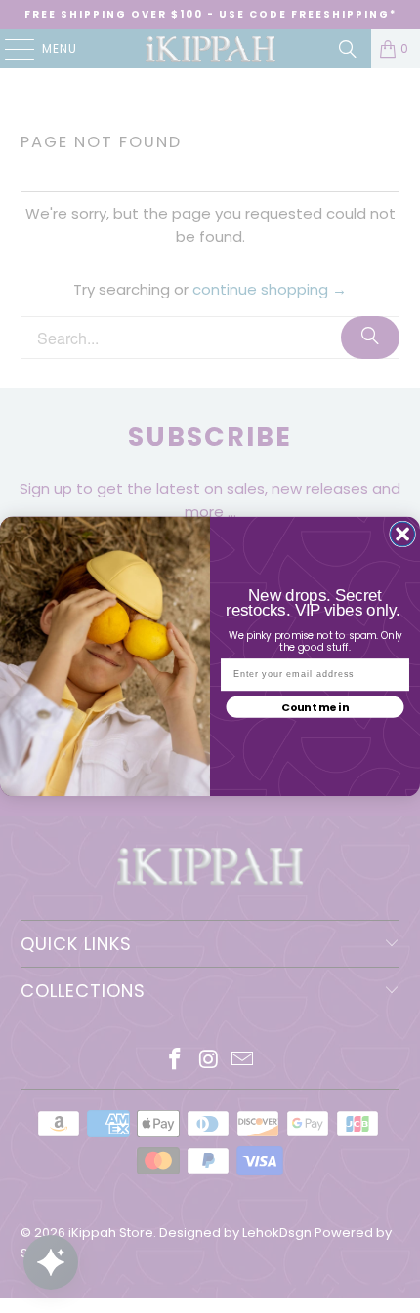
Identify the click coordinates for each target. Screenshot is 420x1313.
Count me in (314, 706)
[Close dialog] (403, 534)
